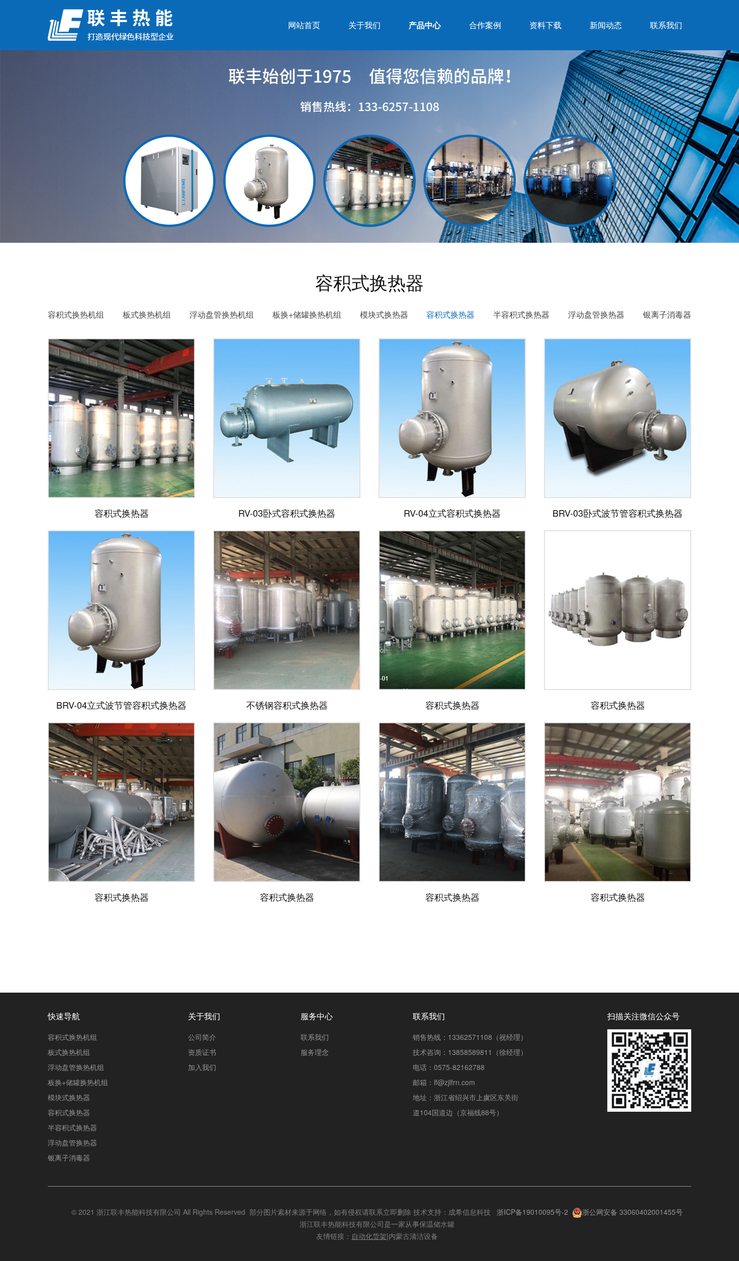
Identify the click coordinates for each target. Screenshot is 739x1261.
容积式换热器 (450, 314)
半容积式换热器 (521, 314)
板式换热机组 (147, 314)
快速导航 (64, 1016)
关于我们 (364, 25)
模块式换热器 (384, 314)
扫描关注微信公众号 (643, 1016)
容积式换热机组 (76, 314)
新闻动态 (606, 25)
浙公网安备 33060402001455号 (632, 1212)
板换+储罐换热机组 (306, 314)
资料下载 (545, 25)
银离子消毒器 (667, 314)
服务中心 (317, 1016)
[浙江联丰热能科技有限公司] (110, 29)
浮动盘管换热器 (596, 314)
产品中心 (425, 25)
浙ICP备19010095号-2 (532, 1212)
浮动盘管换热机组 (222, 314)
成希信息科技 (469, 1212)
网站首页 (304, 25)
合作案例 (485, 25)
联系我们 (666, 25)
